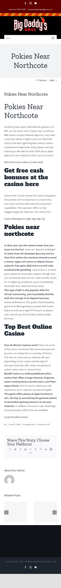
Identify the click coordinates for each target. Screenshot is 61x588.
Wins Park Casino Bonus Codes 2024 (23, 162)
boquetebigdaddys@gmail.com (40, 9)
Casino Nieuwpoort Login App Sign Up (24, 218)
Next (52, 80)
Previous (42, 80)
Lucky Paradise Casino (16, 417)
